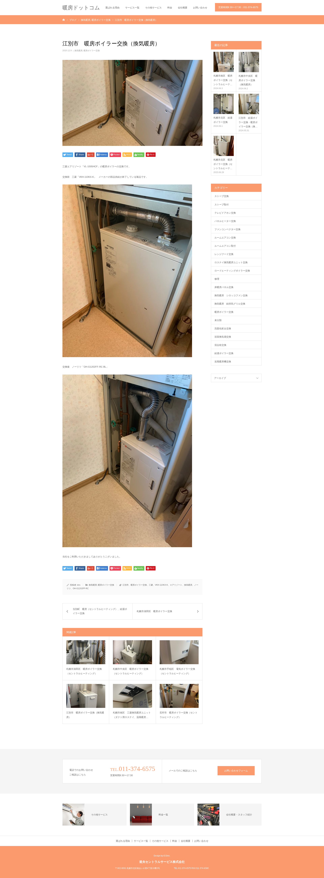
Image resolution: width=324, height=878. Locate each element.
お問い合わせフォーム (236, 770)
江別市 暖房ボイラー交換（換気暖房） (85, 714)
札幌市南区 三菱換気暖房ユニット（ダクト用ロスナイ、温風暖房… (132, 714)
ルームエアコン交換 (225, 237)
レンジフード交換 (223, 254)
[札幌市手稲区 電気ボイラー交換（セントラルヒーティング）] (179, 652)
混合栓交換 (220, 345)
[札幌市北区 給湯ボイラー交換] (223, 104)
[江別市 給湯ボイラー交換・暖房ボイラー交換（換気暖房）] (249, 104)
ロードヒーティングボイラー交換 (232, 270)
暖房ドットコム (81, 8)
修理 (216, 279)
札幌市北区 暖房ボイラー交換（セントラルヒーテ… (222, 163)
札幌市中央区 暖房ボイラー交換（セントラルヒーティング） (130, 671)
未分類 (218, 320)
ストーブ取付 (221, 204)
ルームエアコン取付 (225, 245)
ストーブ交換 (221, 196)
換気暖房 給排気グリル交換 (229, 303)
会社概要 (182, 7)
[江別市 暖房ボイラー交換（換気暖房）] (85, 696)
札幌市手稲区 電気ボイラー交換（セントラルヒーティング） (177, 671)
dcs (78, 585)
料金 (169, 7)
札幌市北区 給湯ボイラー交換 (222, 119)
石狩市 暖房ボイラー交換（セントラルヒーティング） (178, 714)
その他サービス (153, 7)
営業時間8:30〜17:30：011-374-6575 (238, 7)
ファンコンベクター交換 (227, 229)
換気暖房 (78, 50)
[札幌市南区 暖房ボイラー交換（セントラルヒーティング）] (223, 62)
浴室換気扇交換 (222, 336)
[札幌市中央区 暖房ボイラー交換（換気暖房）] (249, 62)
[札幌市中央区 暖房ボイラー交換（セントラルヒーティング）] (132, 652)
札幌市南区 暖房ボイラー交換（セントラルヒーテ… (222, 79)
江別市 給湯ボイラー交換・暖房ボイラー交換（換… (248, 122)
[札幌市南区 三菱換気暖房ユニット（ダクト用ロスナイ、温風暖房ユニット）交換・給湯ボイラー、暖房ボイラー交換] (132, 696)
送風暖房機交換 (222, 361)
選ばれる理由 (112, 7)
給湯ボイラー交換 (223, 353)
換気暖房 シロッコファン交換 (231, 295)
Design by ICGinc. (162, 856)
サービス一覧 (132, 7)
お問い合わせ (200, 7)
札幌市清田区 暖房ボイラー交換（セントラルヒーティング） (84, 671)
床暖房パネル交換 (223, 287)
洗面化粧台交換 (222, 328)
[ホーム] (63, 19)
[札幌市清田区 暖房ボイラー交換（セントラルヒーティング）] (85, 652)
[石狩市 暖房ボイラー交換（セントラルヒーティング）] (179, 696)
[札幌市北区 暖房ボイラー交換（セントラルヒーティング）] (223, 146)
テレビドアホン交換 (225, 212)
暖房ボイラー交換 (92, 50)
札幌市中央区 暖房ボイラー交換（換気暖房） (248, 80)
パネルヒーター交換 (225, 221)
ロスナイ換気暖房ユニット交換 (231, 262)
